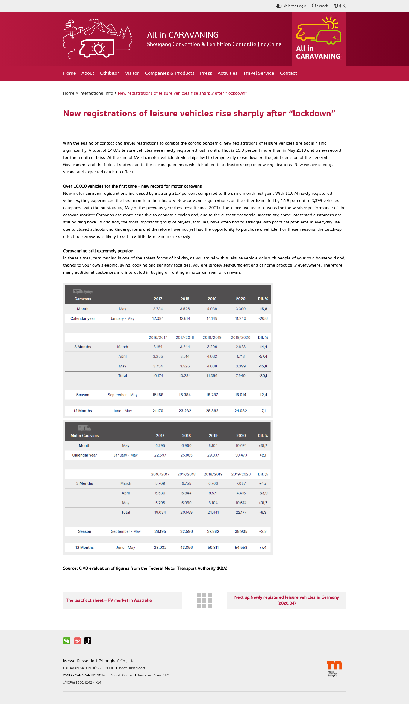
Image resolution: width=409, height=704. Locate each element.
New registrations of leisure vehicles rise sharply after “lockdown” (182, 93)
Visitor (132, 73)
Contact (288, 73)
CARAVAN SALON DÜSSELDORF (88, 668)
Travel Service (258, 73)
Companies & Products (169, 73)
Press (206, 73)
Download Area (149, 675)
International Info (96, 93)
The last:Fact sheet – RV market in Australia (109, 600)
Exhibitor (109, 73)
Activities (227, 73)
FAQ (166, 675)
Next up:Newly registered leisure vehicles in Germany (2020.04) (286, 600)
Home (69, 73)
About (87, 73)
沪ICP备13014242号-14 (82, 682)
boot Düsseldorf (132, 668)
